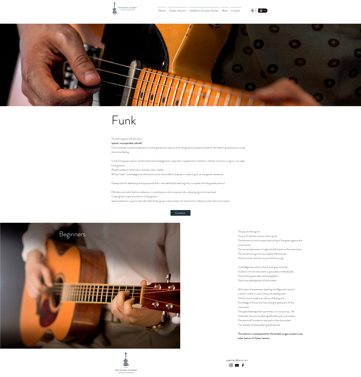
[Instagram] (231, 365)
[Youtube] (237, 365)
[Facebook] (243, 365)
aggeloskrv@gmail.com (237, 360)
